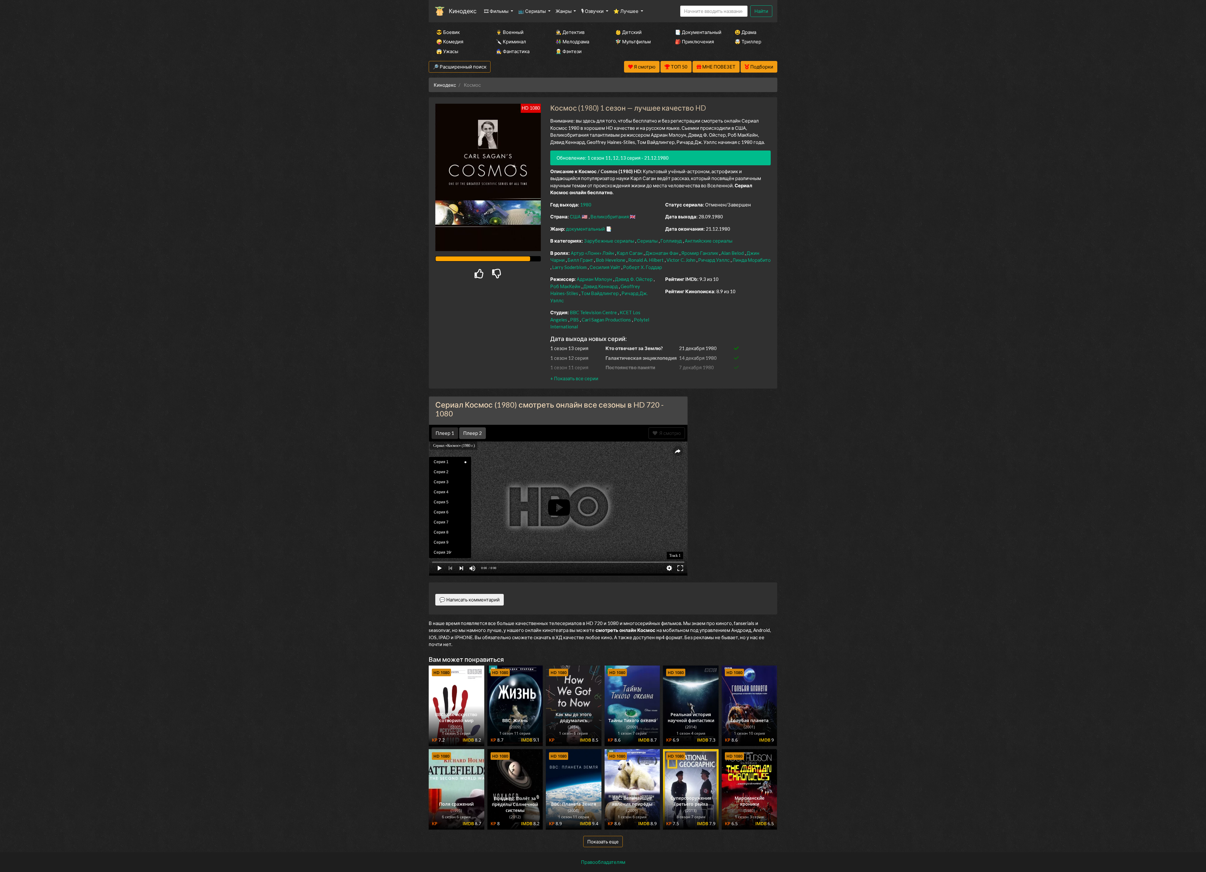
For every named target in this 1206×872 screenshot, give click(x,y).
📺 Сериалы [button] (532, 11)
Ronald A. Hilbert (646, 260)
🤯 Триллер (748, 41)
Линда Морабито (751, 260)
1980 (585, 204)
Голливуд (671, 241)
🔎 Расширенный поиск (459, 66)
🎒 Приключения (694, 41)
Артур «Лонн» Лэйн (593, 253)
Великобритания (610, 216)
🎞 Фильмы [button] (496, 11)
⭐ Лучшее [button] (626, 11)
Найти (761, 11)
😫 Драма (745, 32)
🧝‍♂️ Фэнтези (569, 51)
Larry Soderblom (570, 267)
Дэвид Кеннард (601, 286)
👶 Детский (628, 32)
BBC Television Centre (594, 312)
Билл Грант (581, 260)
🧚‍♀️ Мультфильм (633, 41)
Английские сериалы (708, 241)
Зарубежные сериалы (609, 241)
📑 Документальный (696, 32)
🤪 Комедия (449, 41)
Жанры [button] (564, 11)
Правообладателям (603, 862)
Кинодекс (462, 10)
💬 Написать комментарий (469, 599)
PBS (575, 319)
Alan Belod (733, 253)
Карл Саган (630, 253)
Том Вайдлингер (600, 293)
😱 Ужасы (447, 51)
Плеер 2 (472, 433)
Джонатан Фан (662, 253)
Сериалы (648, 241)
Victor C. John (681, 260)
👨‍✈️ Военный (510, 32)
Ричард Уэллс (714, 260)
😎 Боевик (448, 32)
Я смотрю (669, 433)
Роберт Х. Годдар (642, 267)
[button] (574, 378)
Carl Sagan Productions (607, 319)
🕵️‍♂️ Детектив (570, 32)
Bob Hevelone (611, 260)
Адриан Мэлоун (595, 279)
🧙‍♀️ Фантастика (513, 51)
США (576, 216)
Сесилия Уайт (605, 267)
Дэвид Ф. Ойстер (634, 279)
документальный (586, 229)
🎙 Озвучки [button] (593, 11)
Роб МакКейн (565, 286)
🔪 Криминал (511, 41)
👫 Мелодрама (572, 41)
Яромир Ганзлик (700, 253)
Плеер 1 (445, 433)
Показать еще (603, 841)
